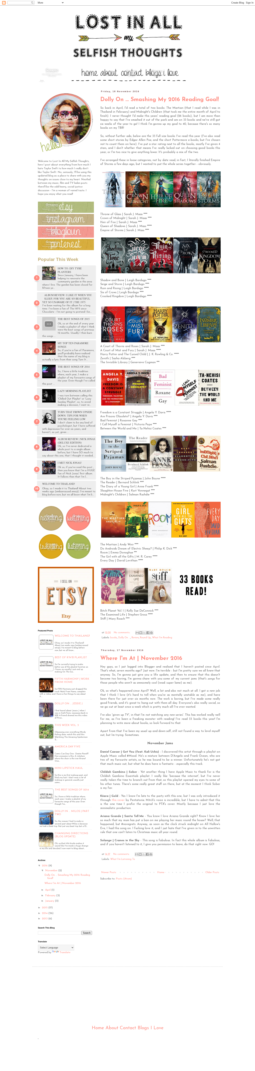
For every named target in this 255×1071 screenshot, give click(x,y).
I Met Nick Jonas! (70, 462)
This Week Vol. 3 (67, 725)
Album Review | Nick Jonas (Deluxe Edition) (76, 440)
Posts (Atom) (124, 878)
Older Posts (212, 872)
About (111, 1028)
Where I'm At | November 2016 (141, 658)
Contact (128, 1028)
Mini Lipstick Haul (69, 768)
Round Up (145, 638)
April (48, 890)
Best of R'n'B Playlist (71, 657)
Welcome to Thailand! (58, 484)
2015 (45, 907)
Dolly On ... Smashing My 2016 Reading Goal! (159, 100)
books (113, 638)
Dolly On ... (124, 638)
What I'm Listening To (122, 859)
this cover (118, 800)
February (50, 895)
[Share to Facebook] (148, 633)
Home (160, 872)
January (50, 901)
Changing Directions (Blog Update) (71, 835)
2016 (45, 865)
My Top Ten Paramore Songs (73, 344)
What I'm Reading (162, 638)
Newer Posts (108, 872)
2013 (45, 918)
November (51, 870)
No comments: (122, 633)
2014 (45, 913)
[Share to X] (144, 633)
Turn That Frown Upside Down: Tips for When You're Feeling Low (75, 415)
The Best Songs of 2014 (74, 366)
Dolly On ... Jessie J (69, 703)
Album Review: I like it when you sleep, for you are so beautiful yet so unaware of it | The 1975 (67, 298)
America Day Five (67, 746)
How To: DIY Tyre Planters (70, 270)
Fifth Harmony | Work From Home (72, 681)
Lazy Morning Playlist (74, 391)
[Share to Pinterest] (151, 633)
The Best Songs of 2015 (74, 319)
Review (135, 638)
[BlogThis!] (141, 633)
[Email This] (137, 633)
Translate (65, 952)
